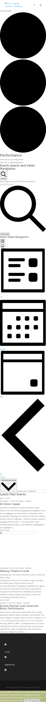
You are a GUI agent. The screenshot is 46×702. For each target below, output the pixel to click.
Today (2, 477)
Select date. (22, 491)
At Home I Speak (10, 504)
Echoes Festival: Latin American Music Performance (19, 607)
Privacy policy (34, 701)
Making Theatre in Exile (14, 571)
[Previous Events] (23, 471)
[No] (41, 701)
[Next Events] (1, 474)
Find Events (5, 234)
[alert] (23, 159)
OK (26, 701)
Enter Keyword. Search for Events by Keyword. (17, 181)
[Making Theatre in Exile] (17, 533)
